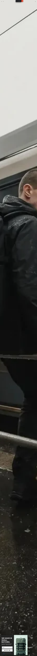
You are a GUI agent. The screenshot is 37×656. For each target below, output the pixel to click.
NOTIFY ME (7, 650)
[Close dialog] (26, 636)
